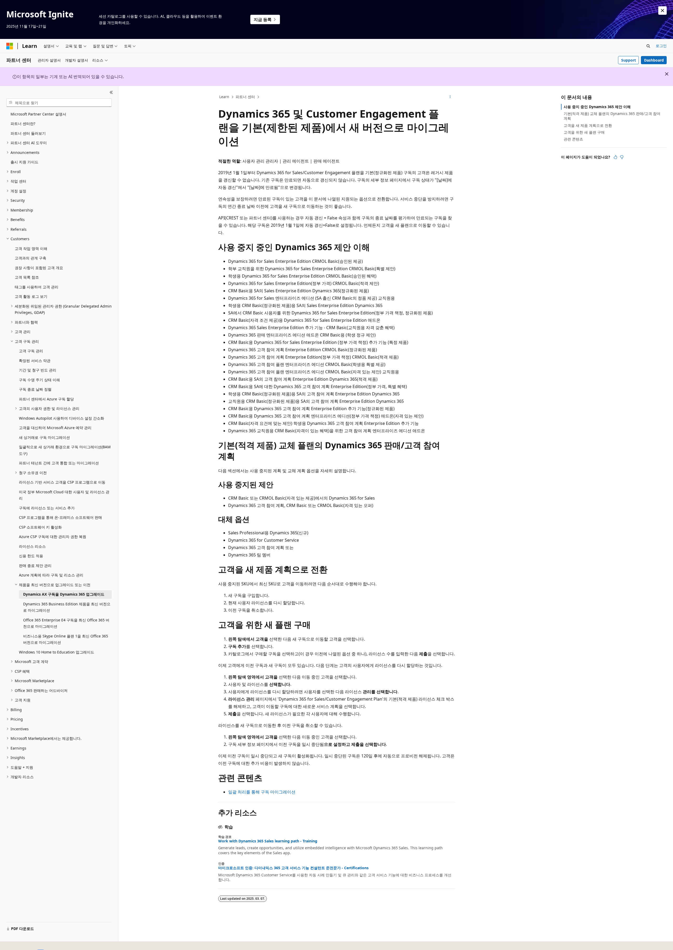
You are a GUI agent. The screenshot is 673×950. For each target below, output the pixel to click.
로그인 (661, 45)
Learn (224, 96)
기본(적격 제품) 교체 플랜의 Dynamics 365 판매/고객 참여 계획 (612, 116)
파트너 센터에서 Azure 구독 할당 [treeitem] (46, 398)
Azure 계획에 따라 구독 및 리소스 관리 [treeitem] (51, 574)
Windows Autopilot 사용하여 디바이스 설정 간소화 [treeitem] (61, 418)
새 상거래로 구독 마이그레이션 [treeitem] (44, 437)
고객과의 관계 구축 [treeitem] (30, 257)
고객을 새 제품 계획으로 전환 (588, 125)
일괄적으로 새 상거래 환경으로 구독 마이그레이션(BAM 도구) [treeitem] (65, 450)
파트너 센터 (245, 96)
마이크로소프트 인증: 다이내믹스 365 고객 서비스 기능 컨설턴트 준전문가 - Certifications (293, 868)
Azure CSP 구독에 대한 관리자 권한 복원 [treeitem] (52, 536)
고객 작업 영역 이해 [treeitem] (31, 248)
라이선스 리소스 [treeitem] (32, 546)
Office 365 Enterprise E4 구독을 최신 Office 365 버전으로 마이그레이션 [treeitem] (66, 623)
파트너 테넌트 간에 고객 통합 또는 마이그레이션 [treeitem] (59, 462)
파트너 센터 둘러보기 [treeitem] (28, 133)
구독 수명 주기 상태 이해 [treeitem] (39, 379)
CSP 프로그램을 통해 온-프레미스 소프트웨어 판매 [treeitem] (60, 517)
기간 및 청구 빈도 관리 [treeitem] (37, 370)
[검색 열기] (648, 46)
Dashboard (654, 60)
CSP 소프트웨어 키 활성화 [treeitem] (40, 527)
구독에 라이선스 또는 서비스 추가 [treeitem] (47, 507)
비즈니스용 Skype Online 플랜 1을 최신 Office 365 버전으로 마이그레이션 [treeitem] (65, 639)
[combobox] (59, 102)
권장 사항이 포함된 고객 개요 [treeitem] (39, 267)
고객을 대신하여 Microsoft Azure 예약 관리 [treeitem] (55, 427)
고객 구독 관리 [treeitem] (31, 350)
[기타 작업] (450, 97)
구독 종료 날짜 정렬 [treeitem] (35, 389)
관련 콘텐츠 (573, 139)
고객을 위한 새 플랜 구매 (584, 132)
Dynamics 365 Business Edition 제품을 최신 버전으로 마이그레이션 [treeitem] (66, 607)
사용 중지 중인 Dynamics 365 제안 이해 (597, 106)
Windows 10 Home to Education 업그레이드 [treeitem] (56, 652)
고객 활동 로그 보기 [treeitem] (31, 296)
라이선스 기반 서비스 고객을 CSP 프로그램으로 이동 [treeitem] (62, 482)
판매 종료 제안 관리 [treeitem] (35, 565)
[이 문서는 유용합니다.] (615, 157)
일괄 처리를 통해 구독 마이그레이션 (261, 792)
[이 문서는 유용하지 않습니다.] (622, 157)
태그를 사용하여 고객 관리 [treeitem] (36, 286)
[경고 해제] (662, 10)
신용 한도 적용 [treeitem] (31, 555)
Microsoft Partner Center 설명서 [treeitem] (38, 114)
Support (628, 60)
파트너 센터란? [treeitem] (23, 123)
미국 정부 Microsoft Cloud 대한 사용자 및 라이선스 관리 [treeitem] (64, 495)
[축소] (111, 92)
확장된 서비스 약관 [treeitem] (34, 360)
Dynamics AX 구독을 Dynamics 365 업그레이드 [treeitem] (63, 594)
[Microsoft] (9, 46)
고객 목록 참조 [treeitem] (27, 277)
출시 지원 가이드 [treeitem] (24, 161)
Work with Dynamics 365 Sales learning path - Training (267, 841)
